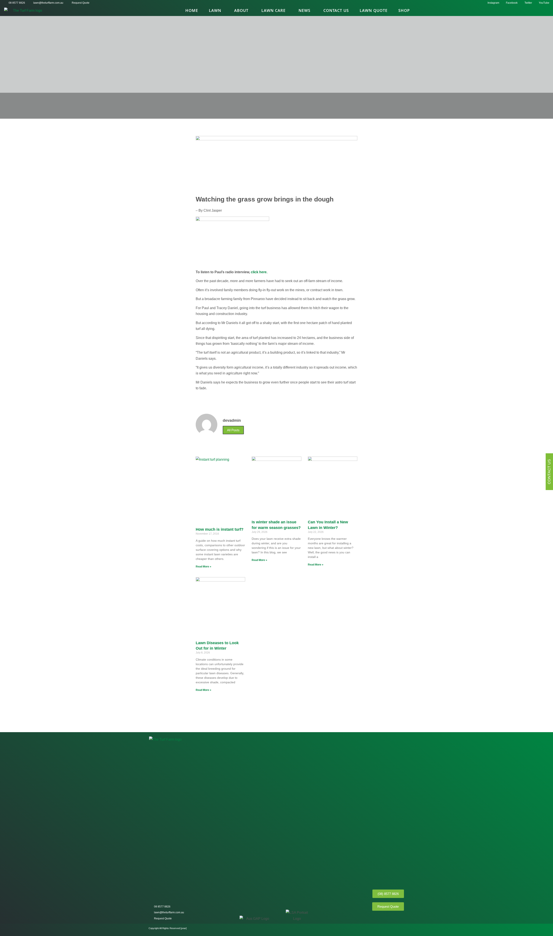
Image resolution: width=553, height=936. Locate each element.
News (304, 10)
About (241, 10)
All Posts (233, 430)
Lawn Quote (374, 10)
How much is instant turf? (219, 529)
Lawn (215, 10)
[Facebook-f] (385, 918)
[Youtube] (400, 918)
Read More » (203, 566)
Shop (404, 10)
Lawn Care (273, 10)
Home (191, 10)
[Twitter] (393, 918)
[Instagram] (378, 918)
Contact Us (336, 10)
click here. (259, 272)
